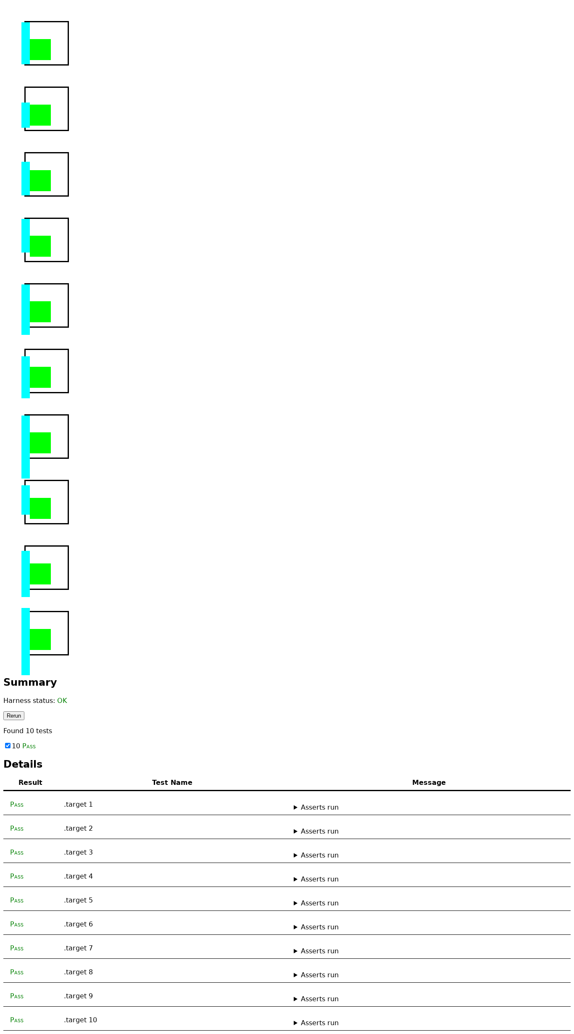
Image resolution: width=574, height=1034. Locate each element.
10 (24, 746)
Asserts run (320, 807)
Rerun (14, 716)
